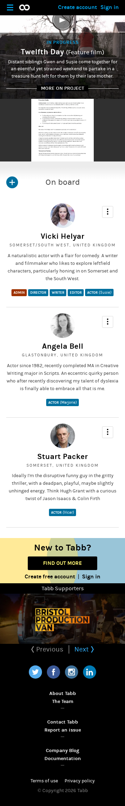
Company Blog (62, 750)
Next (82, 649)
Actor (99, 292)
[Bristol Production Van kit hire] (62, 619)
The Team (62, 701)
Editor (76, 293)
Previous (49, 649)
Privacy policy (80, 781)
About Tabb (62, 693)
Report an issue (62, 730)
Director (38, 293)
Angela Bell (62, 346)
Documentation (62, 758)
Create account (77, 7)
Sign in (109, 7)
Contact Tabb (62, 722)
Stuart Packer (62, 456)
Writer (58, 293)
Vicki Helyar (62, 236)
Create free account (50, 576)
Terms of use (44, 781)
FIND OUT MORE (62, 563)
